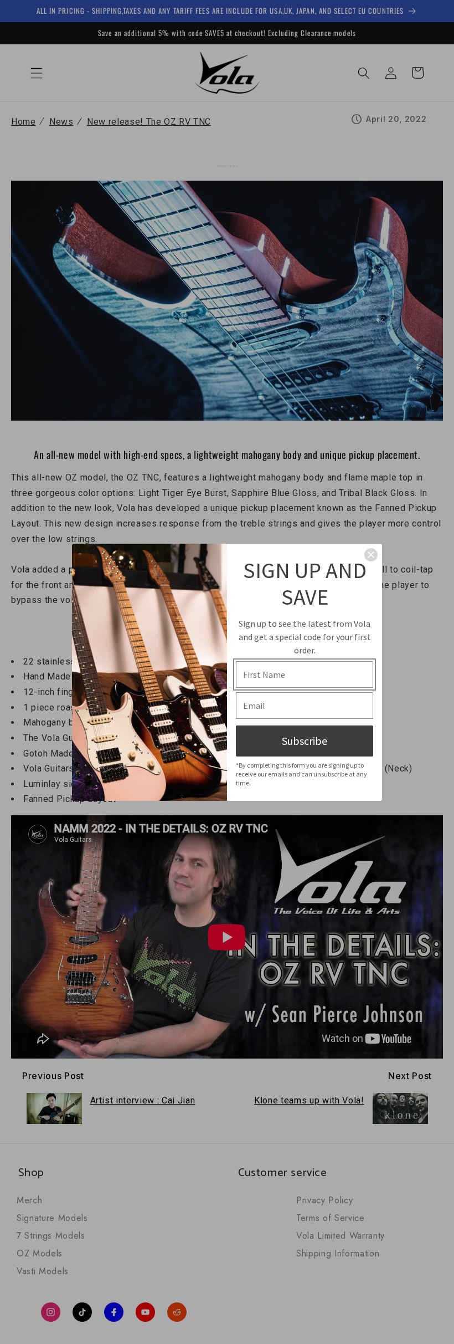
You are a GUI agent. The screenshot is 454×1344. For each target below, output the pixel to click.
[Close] (371, 554)
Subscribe (304, 741)
